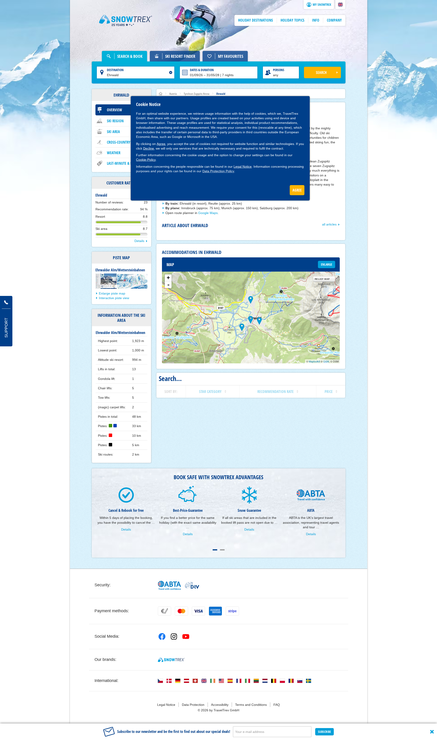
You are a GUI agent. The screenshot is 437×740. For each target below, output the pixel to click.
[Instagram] (174, 636)
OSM (326, 361)
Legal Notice (243, 166)
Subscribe (324, 731)
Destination (115, 70)
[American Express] (215, 611)
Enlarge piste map (112, 293)
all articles (329, 224)
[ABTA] (169, 585)
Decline (148, 148)
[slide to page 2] (222, 550)
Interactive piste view (114, 298)
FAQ (276, 705)
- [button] (168, 284)
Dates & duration (202, 70)
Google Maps (208, 213)
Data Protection (193, 705)
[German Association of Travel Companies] (192, 585)
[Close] (432, 731)
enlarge (326, 264)
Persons (278, 70)
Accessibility (219, 705)
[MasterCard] (181, 611)
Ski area (113, 131)
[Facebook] (162, 636)
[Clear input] (171, 72)
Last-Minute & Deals (123, 163)
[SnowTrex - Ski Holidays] (171, 659)
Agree (161, 144)
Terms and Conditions (251, 705)
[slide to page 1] (215, 550)
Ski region (115, 120)
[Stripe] (232, 611)
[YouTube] (186, 636)
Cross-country (119, 142)
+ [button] (168, 278)
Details (139, 241)
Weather (113, 152)
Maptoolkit (314, 361)
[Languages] (160, 681)
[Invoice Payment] (164, 611)
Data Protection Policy (218, 171)
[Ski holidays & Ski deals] (125, 20)
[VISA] (198, 611)
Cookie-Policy (146, 159)
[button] (340, 4)
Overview (114, 109)
